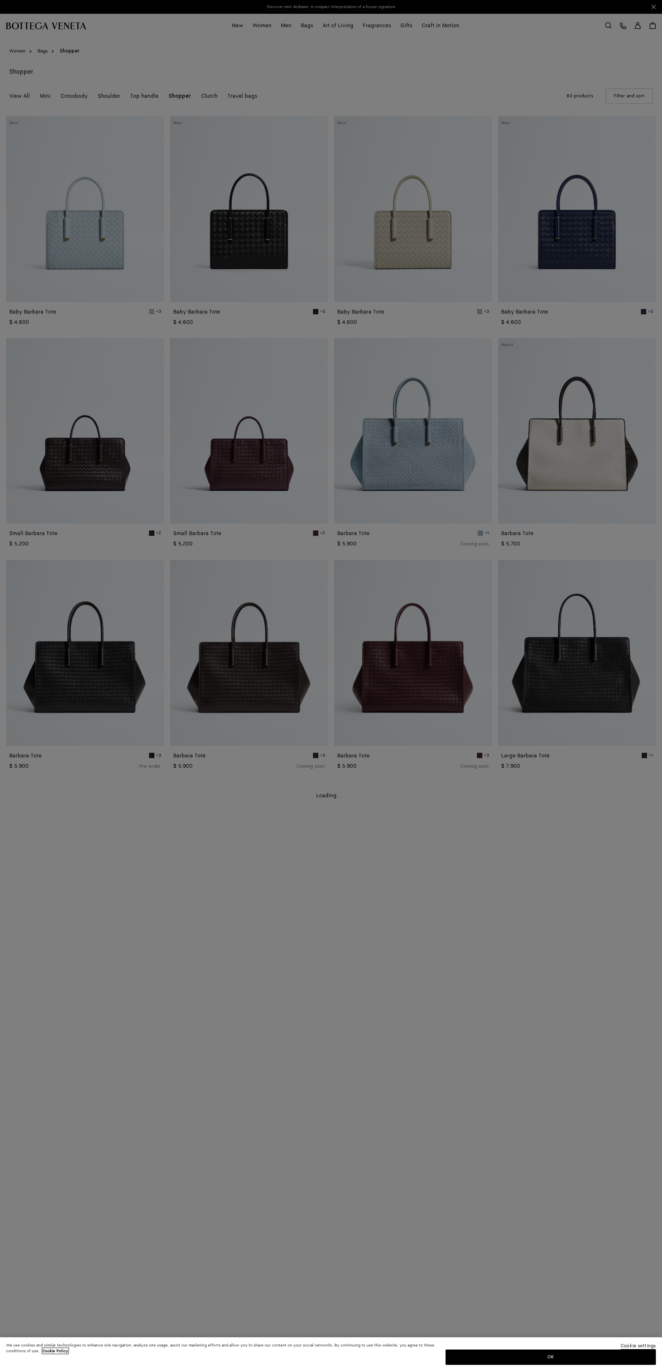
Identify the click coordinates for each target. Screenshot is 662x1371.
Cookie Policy (55, 1351)
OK (550, 1357)
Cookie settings (638, 1346)
